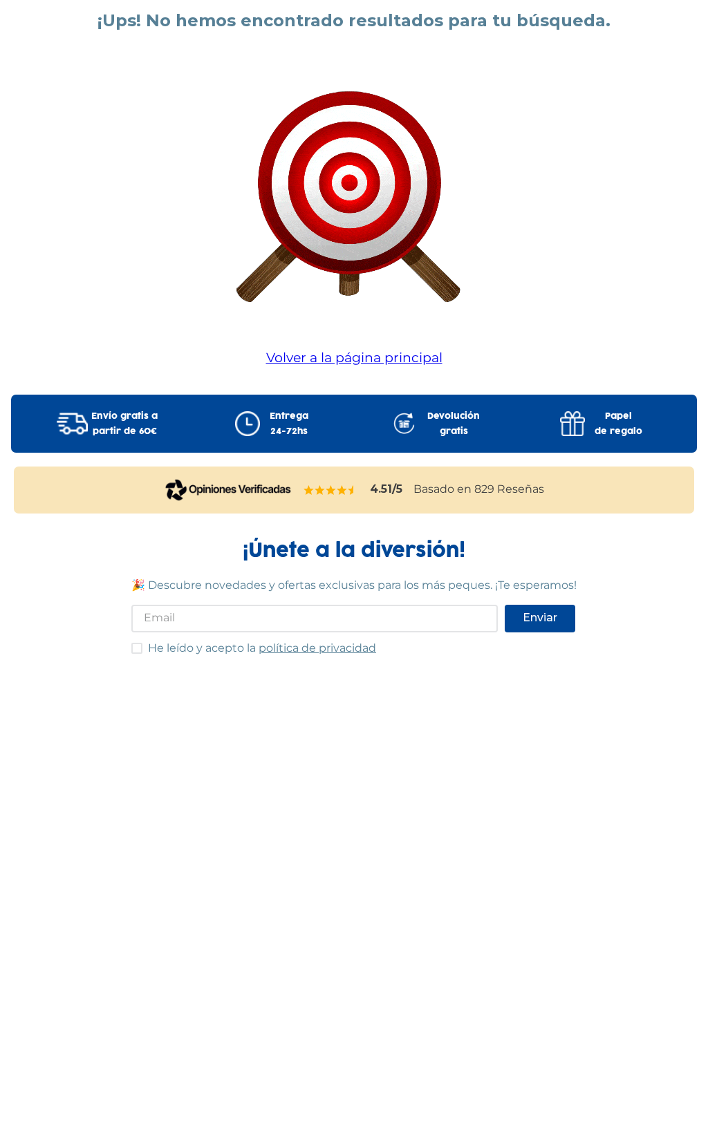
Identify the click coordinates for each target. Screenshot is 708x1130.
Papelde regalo (618, 423)
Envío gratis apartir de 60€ (124, 423)
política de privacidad (317, 648)
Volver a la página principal (354, 357)
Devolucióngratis (453, 423)
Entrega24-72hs (289, 423)
